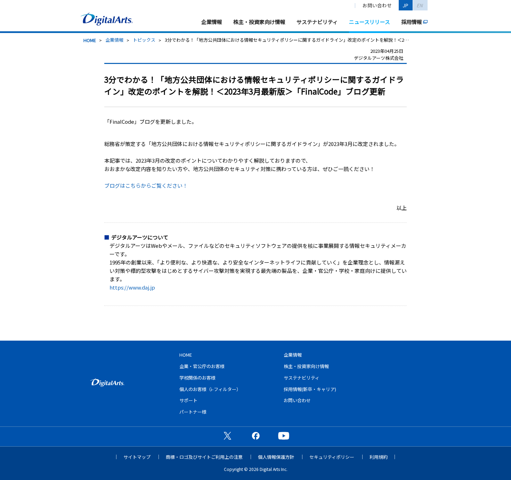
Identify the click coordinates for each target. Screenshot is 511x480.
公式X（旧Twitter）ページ (227, 435)
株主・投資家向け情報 (259, 21)
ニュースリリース (369, 21)
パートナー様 (192, 411)
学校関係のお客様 (197, 377)
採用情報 (411, 21)
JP (406, 5)
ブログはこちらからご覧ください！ (146, 185)
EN (420, 5)
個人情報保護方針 (276, 457)
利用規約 (379, 457)
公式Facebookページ (255, 435)
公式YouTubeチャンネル (283, 435)
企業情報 (211, 21)
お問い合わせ (377, 5)
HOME (89, 40)
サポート (188, 400)
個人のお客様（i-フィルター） (210, 389)
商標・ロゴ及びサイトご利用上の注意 (204, 457)
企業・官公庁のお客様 (202, 366)
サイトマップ (137, 457)
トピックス (144, 39)
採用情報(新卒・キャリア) (310, 389)
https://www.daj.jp (132, 287)
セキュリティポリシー (331, 457)
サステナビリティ (317, 21)
